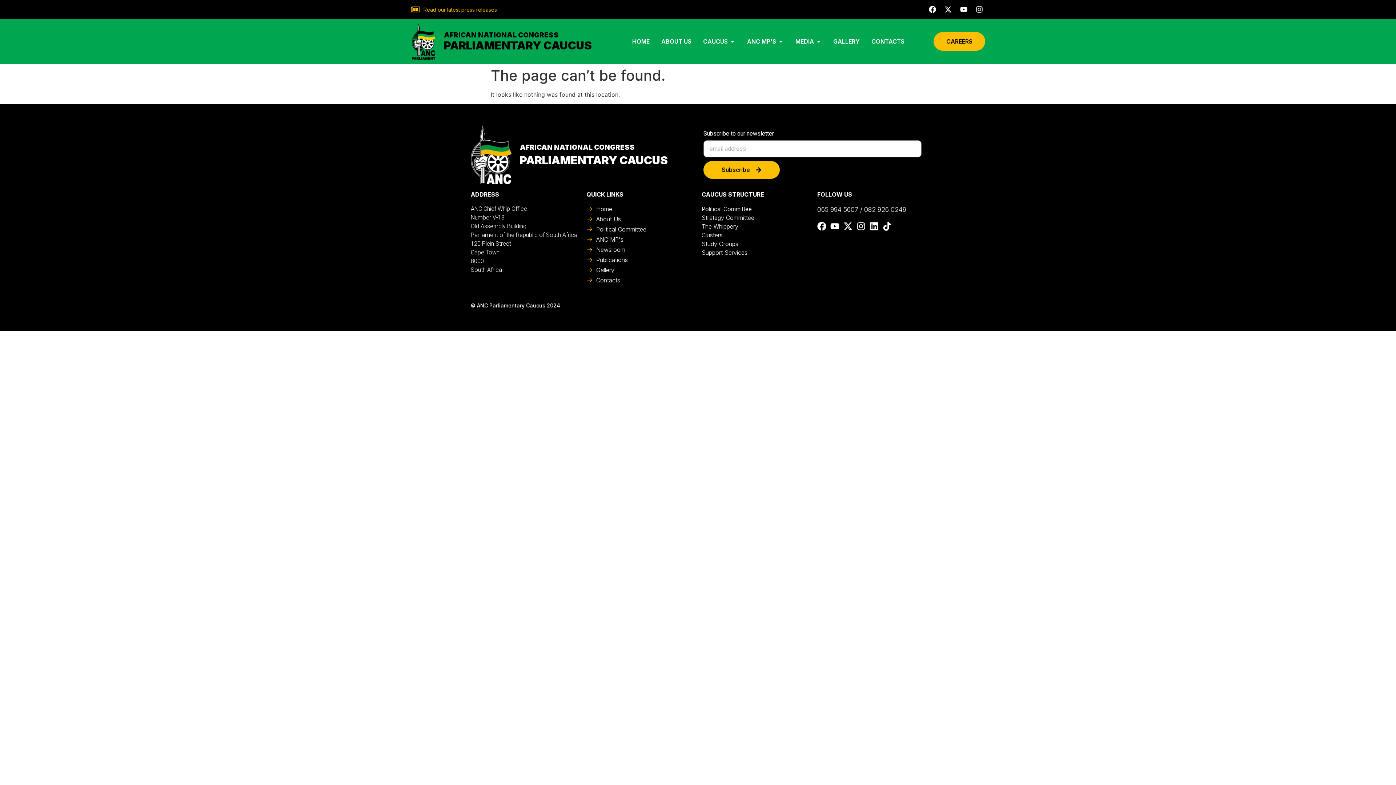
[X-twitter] (948, 9)
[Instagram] (979, 9)
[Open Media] (819, 41)
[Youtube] (964, 9)
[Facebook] (932, 9)
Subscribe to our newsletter (738, 134)
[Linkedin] (874, 226)
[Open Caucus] (732, 41)
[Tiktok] (887, 226)
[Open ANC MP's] (781, 41)
